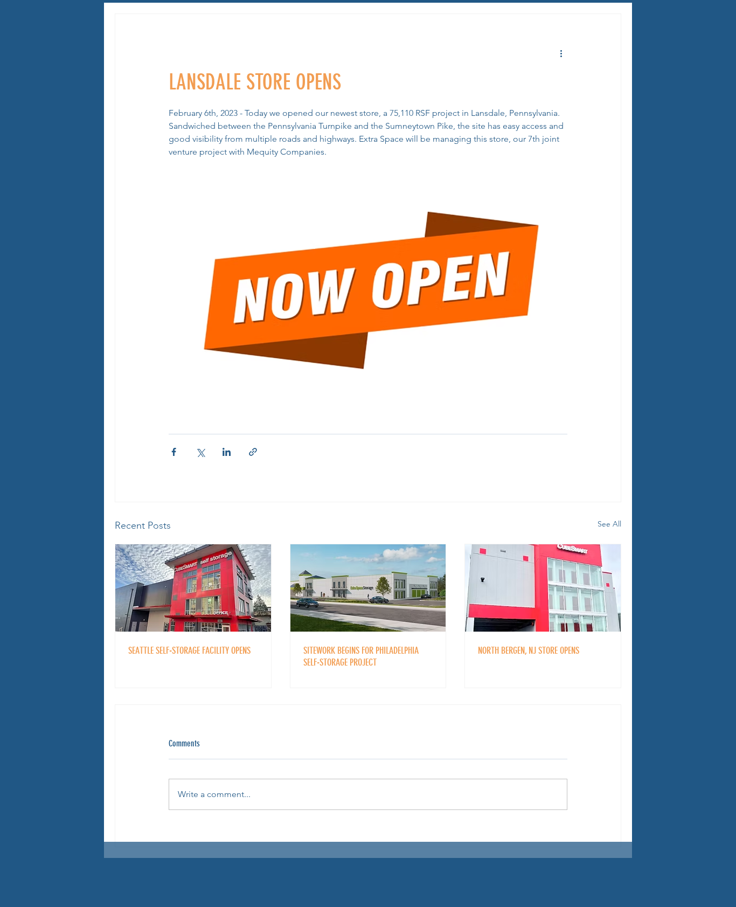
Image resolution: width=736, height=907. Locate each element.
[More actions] (560, 52)
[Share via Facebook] (174, 452)
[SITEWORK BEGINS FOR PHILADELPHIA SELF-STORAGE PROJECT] (368, 588)
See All (609, 524)
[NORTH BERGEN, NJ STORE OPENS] (543, 588)
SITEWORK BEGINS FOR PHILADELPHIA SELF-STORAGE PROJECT (361, 656)
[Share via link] (253, 452)
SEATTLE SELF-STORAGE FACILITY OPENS (189, 650)
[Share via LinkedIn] (226, 452)
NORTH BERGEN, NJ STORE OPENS (528, 650)
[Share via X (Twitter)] (200, 452)
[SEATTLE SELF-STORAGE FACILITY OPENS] (193, 588)
